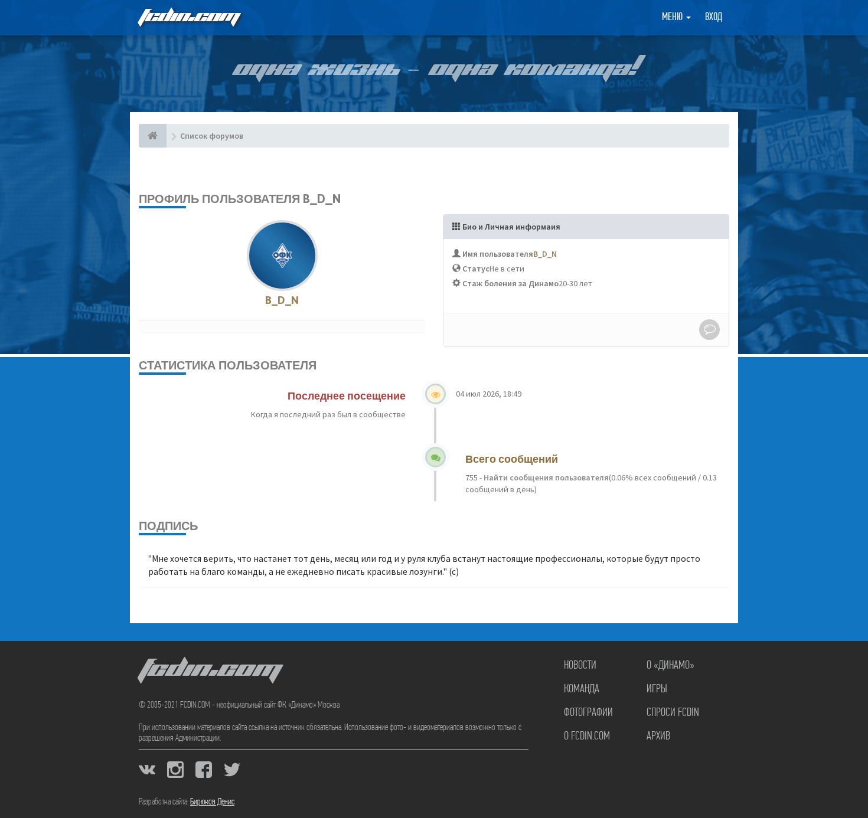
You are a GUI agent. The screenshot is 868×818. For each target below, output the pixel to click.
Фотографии (588, 713)
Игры (657, 689)
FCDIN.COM (188, 17)
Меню (673, 17)
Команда (581, 689)
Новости (580, 666)
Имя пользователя (497, 253)
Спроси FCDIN (673, 713)
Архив (658, 736)
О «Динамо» (670, 666)
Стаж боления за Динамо (510, 283)
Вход (713, 17)
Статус (476, 268)
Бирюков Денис (212, 802)
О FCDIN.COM (587, 736)
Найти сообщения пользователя (545, 477)
